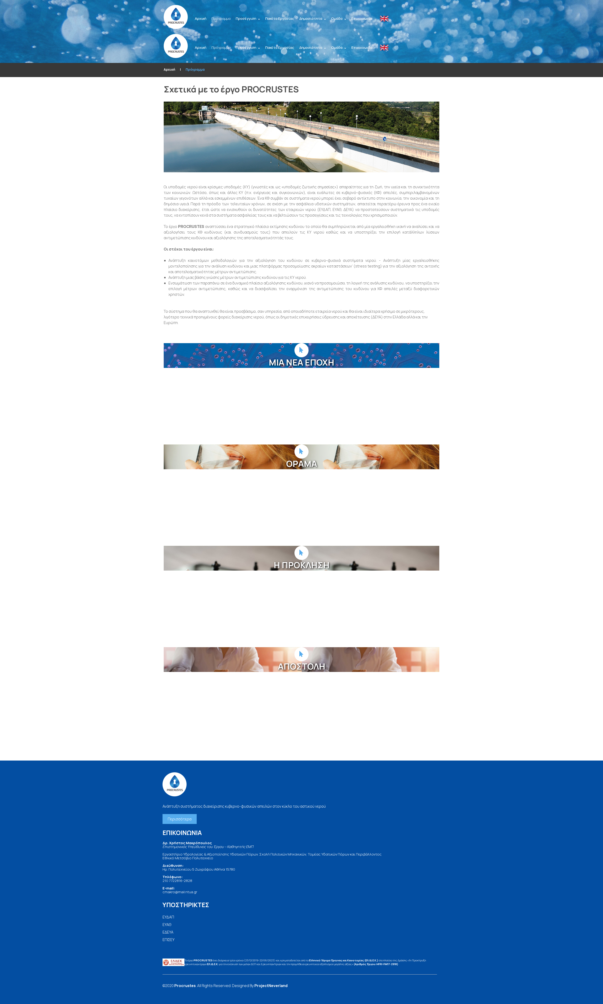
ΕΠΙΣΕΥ (169, 939)
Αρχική (169, 69)
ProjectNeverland (271, 985)
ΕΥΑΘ (167, 924)
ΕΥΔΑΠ (168, 917)
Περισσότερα (179, 819)
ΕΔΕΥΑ (168, 932)
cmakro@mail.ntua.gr (180, 891)
